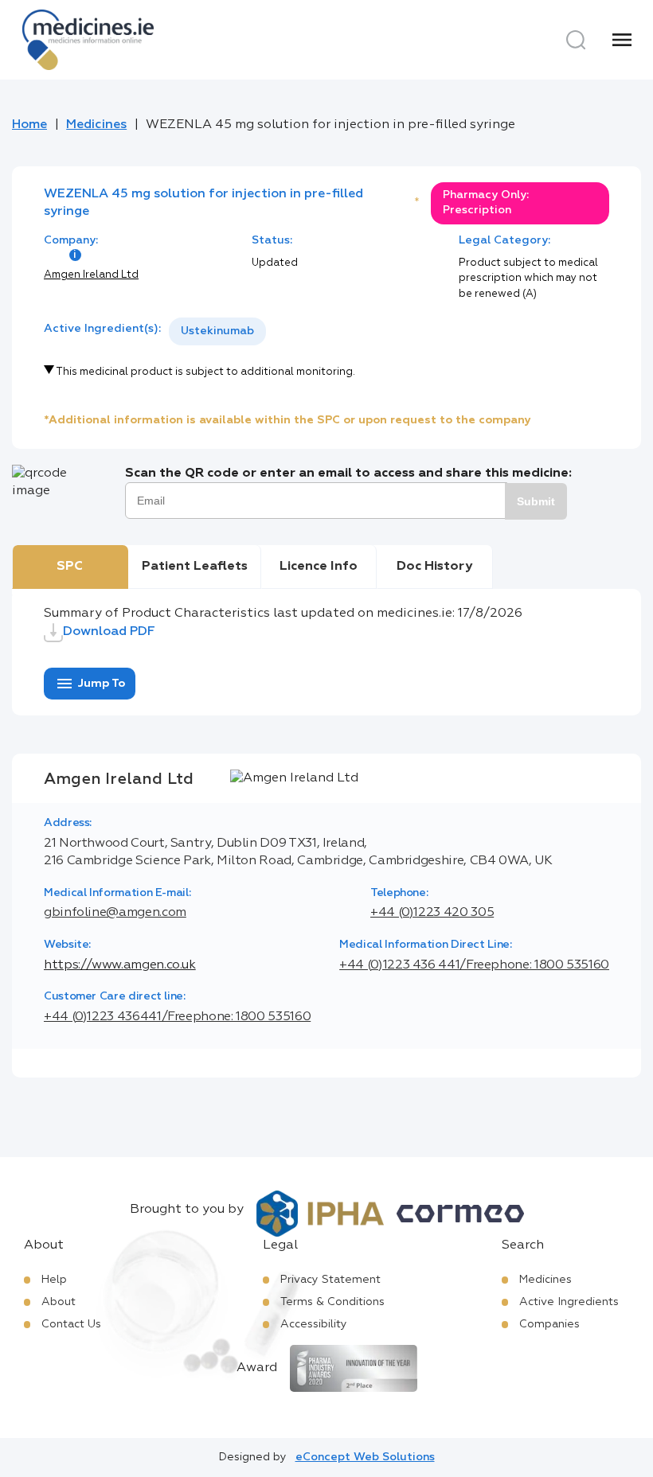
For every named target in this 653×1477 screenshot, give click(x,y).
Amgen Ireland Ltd (91, 275)
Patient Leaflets (195, 566)
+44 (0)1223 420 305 (432, 912)
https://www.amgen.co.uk (120, 965)
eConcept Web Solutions (365, 1457)
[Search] (576, 40)
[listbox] (217, 331)
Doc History (434, 566)
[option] (217, 331)
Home (29, 125)
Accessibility (313, 1324)
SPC (70, 566)
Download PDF (109, 631)
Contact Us (71, 1324)
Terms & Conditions (332, 1301)
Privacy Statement (330, 1279)
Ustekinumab (217, 331)
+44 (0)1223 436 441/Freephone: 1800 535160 (474, 965)
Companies (549, 1324)
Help (54, 1279)
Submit (536, 501)
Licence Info (319, 566)
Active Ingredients (569, 1301)
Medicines (96, 125)
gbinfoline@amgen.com (115, 912)
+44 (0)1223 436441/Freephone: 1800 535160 (177, 1017)
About (58, 1301)
